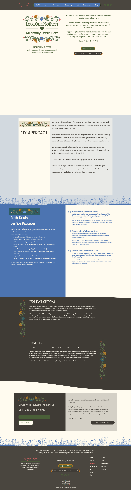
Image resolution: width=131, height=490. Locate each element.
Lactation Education (47, 52)
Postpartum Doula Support (48, 50)
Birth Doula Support (33, 50)
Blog (90, 475)
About (91, 461)
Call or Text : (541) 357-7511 (88, 41)
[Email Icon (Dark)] (111, 5)
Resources (92, 472)
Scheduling (93, 466)
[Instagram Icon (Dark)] (104, 5)
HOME (91, 458)
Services (92, 464)
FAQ (90, 469)
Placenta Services (36, 52)
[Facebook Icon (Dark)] (108, 5)
